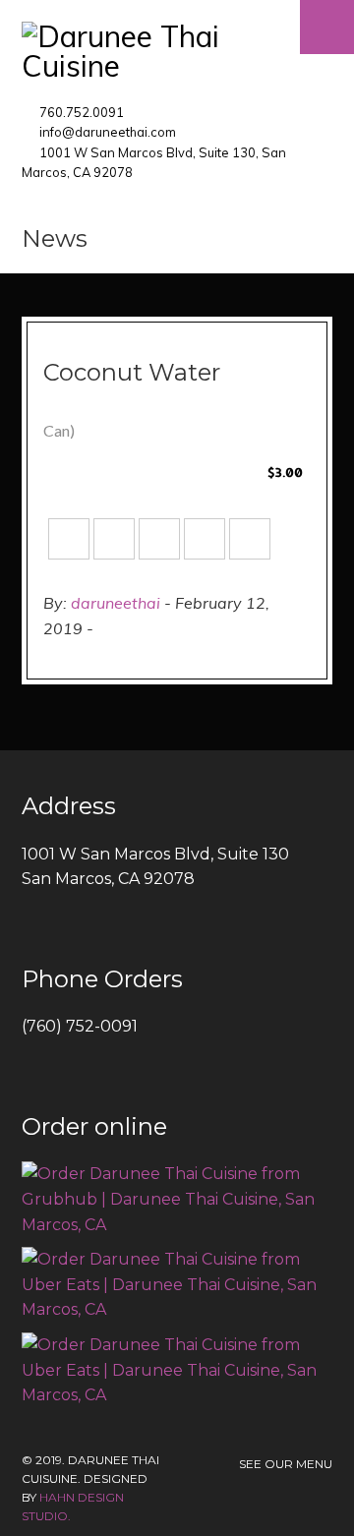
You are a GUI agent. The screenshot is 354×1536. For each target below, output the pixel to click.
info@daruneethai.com (107, 132)
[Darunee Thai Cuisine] (177, 51)
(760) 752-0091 (80, 1026)
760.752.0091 (81, 112)
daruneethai (115, 603)
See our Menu (285, 1463)
